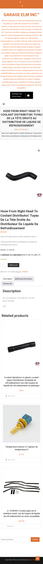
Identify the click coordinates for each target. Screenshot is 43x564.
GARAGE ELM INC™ (22, 14)
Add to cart (14, 265)
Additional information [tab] (23, 279)
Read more (10, 526)
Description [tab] (7, 279)
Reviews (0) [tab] (7, 284)
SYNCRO (25, 272)
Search (35, 539)
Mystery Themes (32, 560)
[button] (39, 151)
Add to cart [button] (11, 396)
